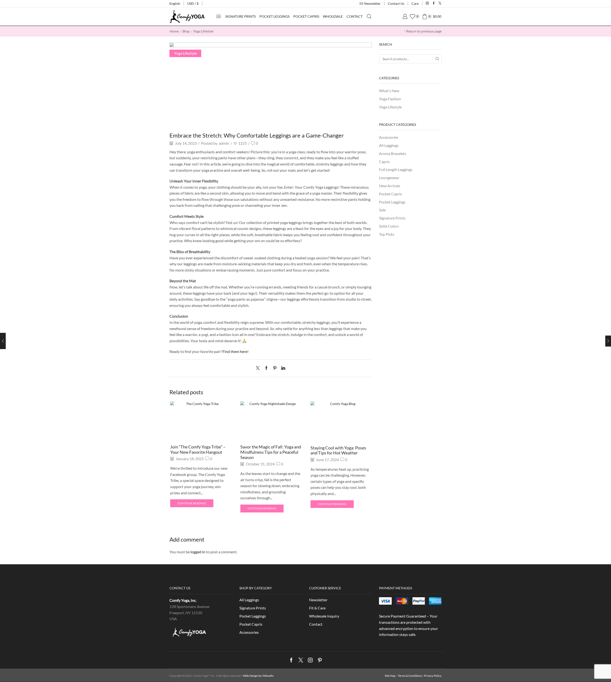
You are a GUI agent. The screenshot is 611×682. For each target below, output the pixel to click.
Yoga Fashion (390, 98)
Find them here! (235, 351)
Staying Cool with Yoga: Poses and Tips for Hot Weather (338, 450)
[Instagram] (427, 3)
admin (224, 143)
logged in (197, 551)
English (174, 3)
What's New (389, 90)
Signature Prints (240, 16)
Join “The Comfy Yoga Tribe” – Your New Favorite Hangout (198, 449)
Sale (382, 210)
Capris (384, 161)
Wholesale (333, 16)
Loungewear (389, 177)
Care (415, 3)
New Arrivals (389, 185)
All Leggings (389, 145)
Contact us (396, 3)
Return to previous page (424, 31)
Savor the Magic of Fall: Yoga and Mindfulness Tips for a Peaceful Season (270, 452)
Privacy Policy (433, 675)
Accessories (388, 137)
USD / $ (193, 3)
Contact (355, 16)
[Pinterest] (275, 368)
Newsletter (318, 599)
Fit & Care (317, 608)
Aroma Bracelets (392, 153)
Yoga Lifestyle (203, 31)
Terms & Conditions (410, 675)
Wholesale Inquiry (324, 616)
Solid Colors (389, 226)
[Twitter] (440, 3)
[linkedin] (282, 368)
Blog (186, 31)
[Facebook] (433, 3)
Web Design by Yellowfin (258, 675)
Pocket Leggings (274, 16)
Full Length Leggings (395, 169)
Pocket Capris (306, 16)
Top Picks (386, 234)
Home (174, 31)
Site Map (390, 675)
